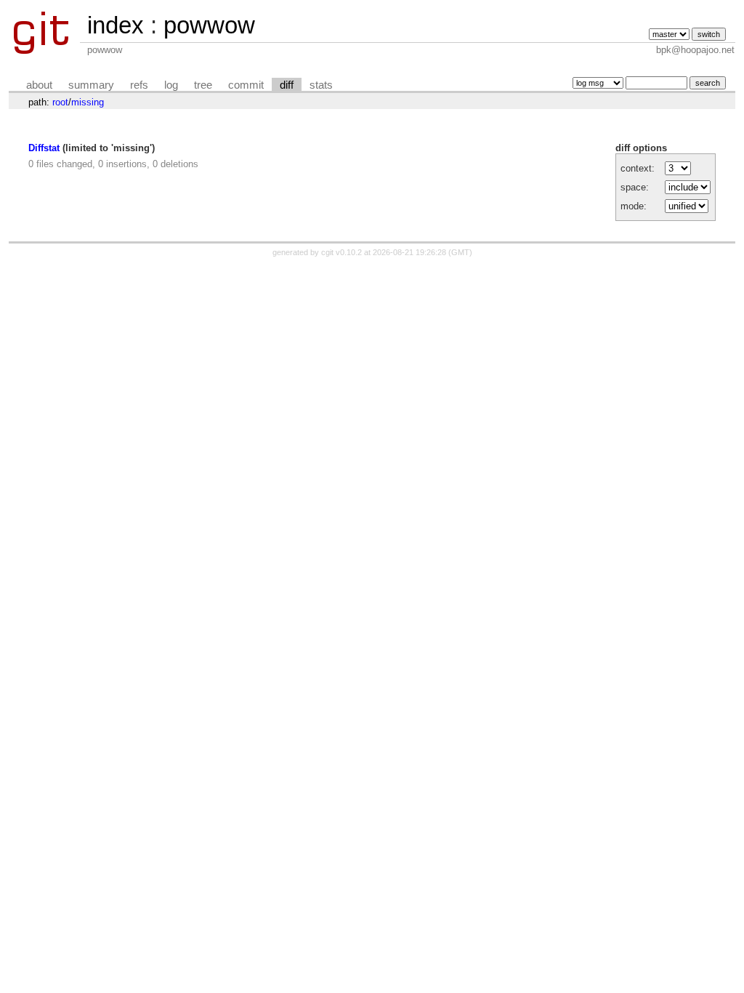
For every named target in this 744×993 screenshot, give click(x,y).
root (60, 102)
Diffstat (44, 147)
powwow (209, 25)
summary (91, 85)
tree (203, 85)
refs (139, 85)
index (115, 25)
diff (287, 85)
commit (246, 85)
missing (87, 102)
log (171, 85)
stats (321, 85)
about (39, 85)
